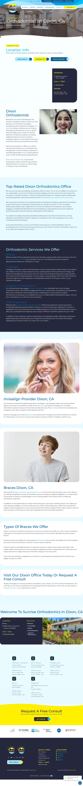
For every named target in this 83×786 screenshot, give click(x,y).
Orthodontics (40, 7)
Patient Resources (49, 7)
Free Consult (70, 7)
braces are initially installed (15, 259)
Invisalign (55, 408)
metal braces (41, 540)
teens (42, 406)
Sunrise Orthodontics (16, 159)
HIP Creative (73, 770)
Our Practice (25, 7)
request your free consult (13, 588)
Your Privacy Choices (45, 775)
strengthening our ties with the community (57, 197)
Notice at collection (34, 775)
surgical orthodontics (37, 288)
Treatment (32, 7)
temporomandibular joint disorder (28, 305)
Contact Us (58, 7)
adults (30, 415)
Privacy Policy (33, 770)
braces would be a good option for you (28, 492)
